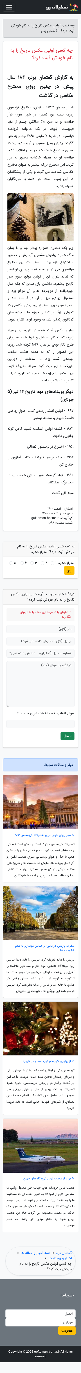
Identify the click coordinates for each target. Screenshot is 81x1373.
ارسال (67, 736)
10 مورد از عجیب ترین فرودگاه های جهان (48, 1178)
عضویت (67, 1330)
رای (69, 570)
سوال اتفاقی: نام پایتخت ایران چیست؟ (45, 713)
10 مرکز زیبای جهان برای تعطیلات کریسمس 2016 (44, 835)
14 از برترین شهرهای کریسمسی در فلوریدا (48, 1061)
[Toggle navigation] (9, 7)
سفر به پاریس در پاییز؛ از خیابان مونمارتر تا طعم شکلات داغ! (44, 948)
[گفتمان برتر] (61, 7)
